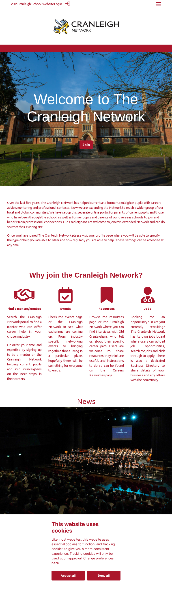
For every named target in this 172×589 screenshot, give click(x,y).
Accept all (68, 575)
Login (58, 4)
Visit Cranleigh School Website (32, 4)
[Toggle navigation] (158, 4)
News (86, 401)
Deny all (104, 575)
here (55, 563)
